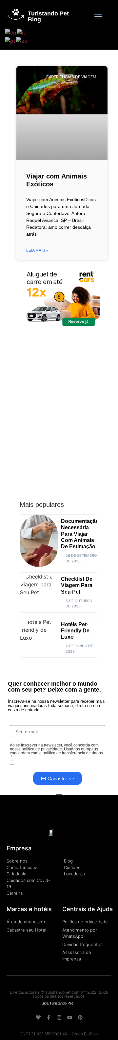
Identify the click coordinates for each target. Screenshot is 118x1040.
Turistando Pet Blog (48, 16)
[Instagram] (59, 1017)
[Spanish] (22, 40)
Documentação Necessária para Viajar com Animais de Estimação (80, 533)
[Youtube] (69, 1017)
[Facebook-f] (48, 1017)
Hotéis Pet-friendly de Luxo (75, 631)
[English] (11, 32)
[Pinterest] (80, 1017)
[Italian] (21, 32)
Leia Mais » (37, 250)
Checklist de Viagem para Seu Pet (76, 585)
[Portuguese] (10, 40)
